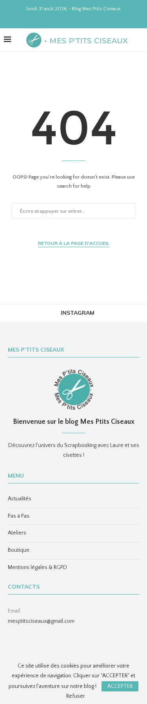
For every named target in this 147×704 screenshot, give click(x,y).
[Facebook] (58, 18)
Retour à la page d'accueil (73, 243)
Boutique (18, 550)
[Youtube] (79, 18)
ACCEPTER (119, 686)
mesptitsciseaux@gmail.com (41, 621)
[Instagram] (69, 18)
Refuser (75, 696)
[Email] (89, 18)
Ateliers (17, 533)
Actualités (19, 499)
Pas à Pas (18, 516)
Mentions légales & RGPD (37, 567)
